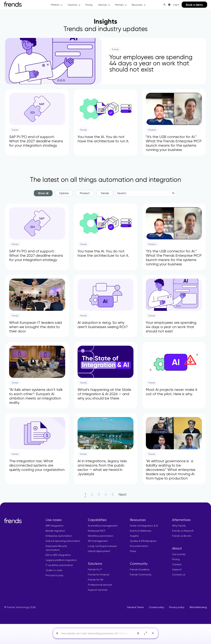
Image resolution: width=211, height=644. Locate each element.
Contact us (178, 574)
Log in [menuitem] (176, 4)
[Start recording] (138, 633)
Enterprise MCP (96, 530)
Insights (134, 535)
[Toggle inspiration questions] (57, 633)
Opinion (64, 193)
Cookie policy (156, 607)
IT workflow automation (59, 565)
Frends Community (140, 574)
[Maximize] (145, 633)
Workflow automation (100, 535)
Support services (98, 589)
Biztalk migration (55, 530)
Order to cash (54, 570)
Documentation (139, 546)
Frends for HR (95, 579)
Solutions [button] (72, 5)
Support (177, 569)
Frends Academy (140, 569)
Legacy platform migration (61, 560)
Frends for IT (95, 569)
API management (98, 540)
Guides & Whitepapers (143, 540)
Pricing (89, 5)
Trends (105, 193)
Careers (176, 564)
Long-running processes (102, 546)
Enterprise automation (59, 535)
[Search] (173, 193)
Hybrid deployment (99, 551)
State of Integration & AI (144, 525)
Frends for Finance (98, 574)
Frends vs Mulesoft (183, 530)
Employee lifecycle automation (56, 548)
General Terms (135, 607)
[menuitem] (169, 4)
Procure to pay (54, 575)
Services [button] (102, 5)
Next (123, 494)
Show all (43, 193)
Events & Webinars (140, 530)
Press (133, 551)
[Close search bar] (153, 633)
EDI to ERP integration (58, 554)
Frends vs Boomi (181, 535)
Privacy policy (176, 607)
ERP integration (54, 525)
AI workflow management (102, 525)
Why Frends (179, 525)
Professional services (100, 584)
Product (85, 193)
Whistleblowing (198, 607)
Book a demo (194, 4)
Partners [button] (119, 5)
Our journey (179, 554)
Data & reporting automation (63, 540)
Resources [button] (137, 5)
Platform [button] (55, 5)
